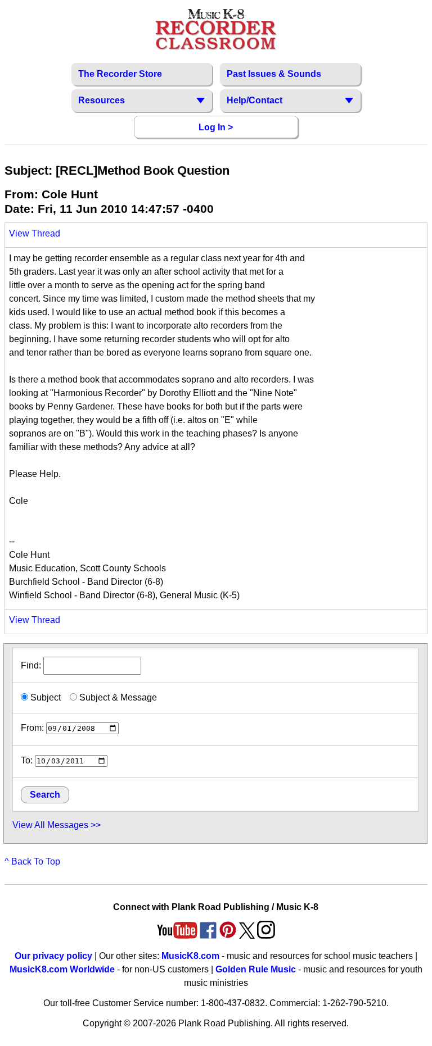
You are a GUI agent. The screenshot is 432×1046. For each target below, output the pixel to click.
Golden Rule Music (255, 969)
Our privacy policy (53, 956)
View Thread (34, 233)
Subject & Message (117, 697)
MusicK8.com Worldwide (62, 969)
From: (32, 728)
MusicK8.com (190, 956)
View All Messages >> (56, 825)
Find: (32, 665)
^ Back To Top (32, 861)
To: (27, 760)
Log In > (216, 127)
